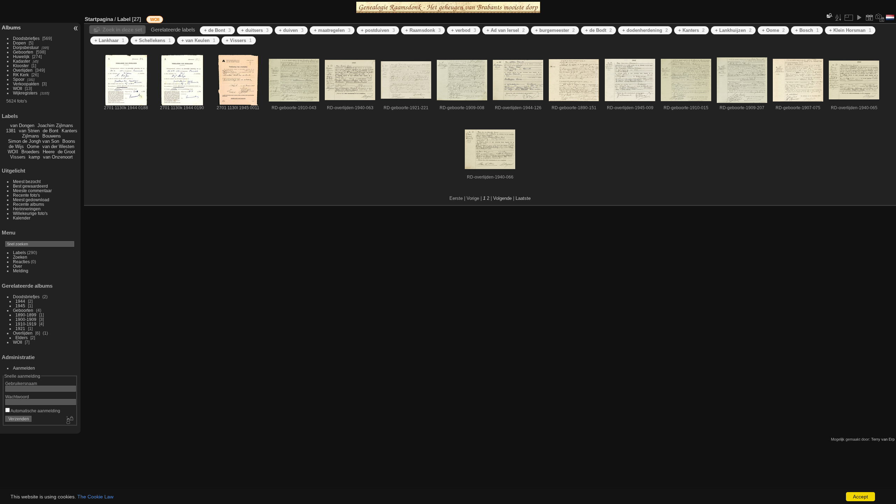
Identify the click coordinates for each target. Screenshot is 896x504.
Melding (20, 270)
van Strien (29, 130)
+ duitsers (254, 30)
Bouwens (51, 136)
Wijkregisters (25, 93)
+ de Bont (217, 30)
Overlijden (23, 70)
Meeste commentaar (32, 190)
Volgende (502, 198)
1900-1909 (25, 319)
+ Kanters (691, 30)
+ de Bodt (598, 30)
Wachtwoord (17, 396)
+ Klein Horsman (850, 30)
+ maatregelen (332, 30)
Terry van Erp (883, 439)
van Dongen (22, 125)
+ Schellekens (153, 40)
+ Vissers (239, 40)
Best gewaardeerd (30, 186)
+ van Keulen (198, 40)
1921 (20, 328)
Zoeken (20, 257)
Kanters (69, 130)
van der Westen (58, 146)
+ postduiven (378, 30)
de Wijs (16, 146)
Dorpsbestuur (26, 47)
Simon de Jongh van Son (33, 141)
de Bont (50, 130)
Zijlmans (30, 136)
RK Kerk (21, 74)
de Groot (66, 151)
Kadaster (21, 61)
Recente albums (28, 204)
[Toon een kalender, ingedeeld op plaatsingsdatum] (869, 17)
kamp (34, 157)
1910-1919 (25, 324)
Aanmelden (24, 368)
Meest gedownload (31, 199)
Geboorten (23, 52)
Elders (21, 337)
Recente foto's (26, 195)
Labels (19, 252)
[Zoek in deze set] (829, 15)
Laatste (523, 198)
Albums (11, 27)
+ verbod (463, 30)
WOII (17, 88)
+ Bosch (807, 30)
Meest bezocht (27, 181)
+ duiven (291, 30)
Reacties (21, 261)
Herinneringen (27, 208)
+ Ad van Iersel (505, 30)
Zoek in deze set (122, 30)
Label (124, 19)
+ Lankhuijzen (733, 30)
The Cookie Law (95, 496)
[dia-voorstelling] (858, 17)
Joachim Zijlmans (55, 125)
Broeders (30, 151)
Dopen (19, 43)
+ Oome (773, 30)
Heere (49, 151)
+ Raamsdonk (423, 30)
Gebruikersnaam (21, 383)
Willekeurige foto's (30, 213)
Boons (68, 141)
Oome (33, 146)
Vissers (18, 157)
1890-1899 (25, 315)
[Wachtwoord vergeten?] (69, 420)
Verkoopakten (26, 84)
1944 (20, 301)
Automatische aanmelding (35, 410)
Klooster (21, 65)
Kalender (21, 218)
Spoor (18, 79)
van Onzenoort (58, 157)
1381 (11, 130)
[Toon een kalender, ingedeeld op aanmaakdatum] (879, 17)
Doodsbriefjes (26, 38)
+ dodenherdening (645, 30)
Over (17, 266)
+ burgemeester (555, 30)
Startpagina (99, 19)
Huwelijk (21, 56)
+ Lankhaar (109, 40)
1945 (20, 305)
